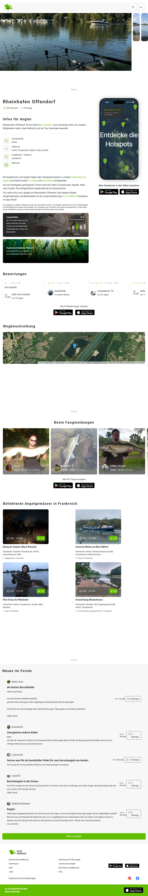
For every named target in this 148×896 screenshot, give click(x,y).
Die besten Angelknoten (69, 868)
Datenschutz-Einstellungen (22, 878)
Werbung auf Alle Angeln (69, 859)
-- (12, 166)
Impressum (14, 863)
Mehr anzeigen (74, 836)
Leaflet (41, 362)
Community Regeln (67, 863)
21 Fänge (33, 180)
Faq (60, 872)
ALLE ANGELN (70, 196)
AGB (11, 868)
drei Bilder (48, 180)
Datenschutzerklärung (19, 859)
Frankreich (47, 124)
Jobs (11, 872)
